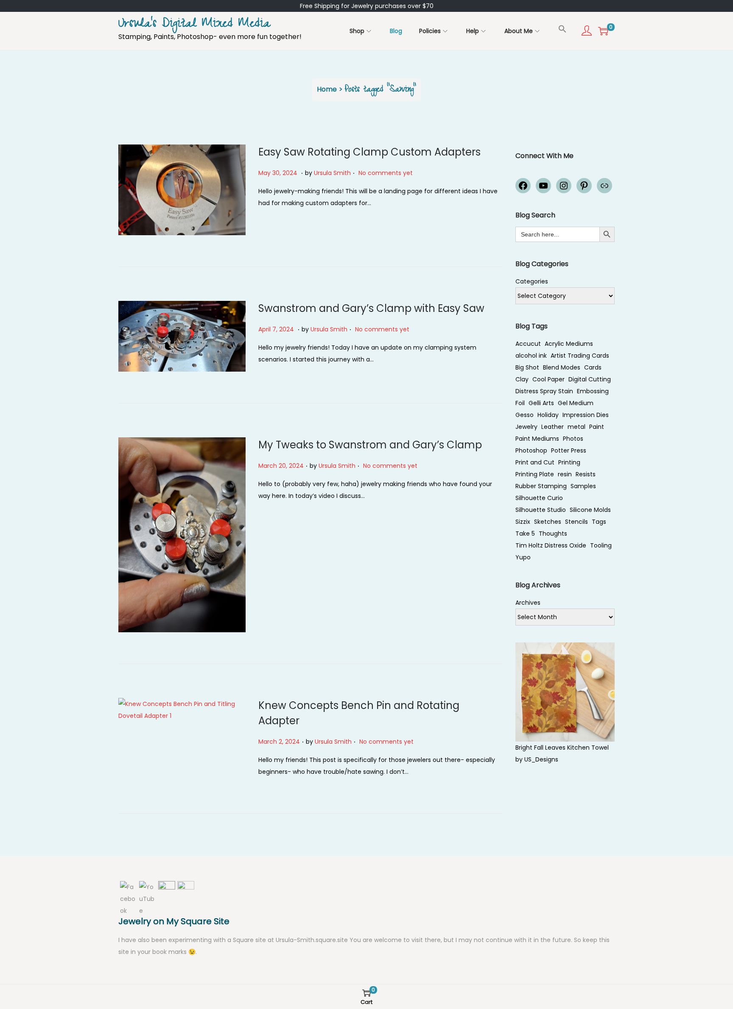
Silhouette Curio (539, 498)
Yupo (523, 557)
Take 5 (525, 533)
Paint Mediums (537, 438)
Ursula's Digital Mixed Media (194, 24)
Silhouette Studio (540, 510)
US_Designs (541, 759)
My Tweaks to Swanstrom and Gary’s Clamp (370, 445)
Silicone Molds (590, 510)
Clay (522, 379)
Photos (573, 438)
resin (565, 474)
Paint (596, 427)
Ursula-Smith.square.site (313, 940)
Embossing (593, 391)
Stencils (576, 521)
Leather (552, 427)
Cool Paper (548, 379)
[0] (603, 31)
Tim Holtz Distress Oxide (550, 545)
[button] (562, 29)
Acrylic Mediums (569, 343)
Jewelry (526, 427)
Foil (520, 403)
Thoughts (553, 533)
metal (576, 427)
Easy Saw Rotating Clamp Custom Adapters (369, 152)
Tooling (601, 545)
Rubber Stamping (541, 486)
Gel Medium (575, 403)
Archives (527, 602)
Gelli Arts (541, 403)
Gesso (524, 415)
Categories (531, 281)
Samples (583, 486)
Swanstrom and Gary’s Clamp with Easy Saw (371, 308)
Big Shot (527, 367)
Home (327, 89)
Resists (586, 474)
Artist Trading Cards (580, 355)
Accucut (528, 343)
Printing (569, 462)
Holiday (548, 415)
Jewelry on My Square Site (173, 921)
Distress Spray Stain (544, 391)
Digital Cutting (589, 379)
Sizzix (522, 521)
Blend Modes (561, 367)
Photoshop (531, 450)
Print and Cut (534, 462)
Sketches (547, 521)
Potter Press (568, 450)
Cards (593, 367)
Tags (599, 521)
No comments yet (385, 173)
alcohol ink (531, 355)
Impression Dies (585, 415)
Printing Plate (534, 474)
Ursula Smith (332, 173)
